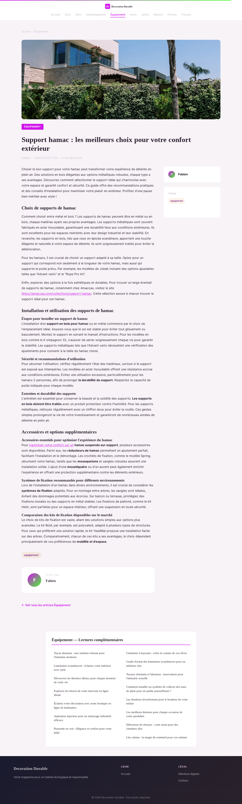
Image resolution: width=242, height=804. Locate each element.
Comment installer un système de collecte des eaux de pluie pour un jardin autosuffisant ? (156, 688)
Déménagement (96, 14)
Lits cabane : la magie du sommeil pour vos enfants (156, 737)
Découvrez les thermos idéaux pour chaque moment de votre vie (85, 680)
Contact (183, 780)
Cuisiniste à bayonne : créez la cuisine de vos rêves (156, 653)
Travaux (186, 14)
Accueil (55, 14)
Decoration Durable (30, 768)
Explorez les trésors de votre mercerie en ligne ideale (81, 692)
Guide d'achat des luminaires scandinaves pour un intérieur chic (155, 663)
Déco (78, 14)
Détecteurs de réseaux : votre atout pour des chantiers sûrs (152, 726)
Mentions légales (188, 773)
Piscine (172, 14)
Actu (68, 14)
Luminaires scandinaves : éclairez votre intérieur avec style (82, 667)
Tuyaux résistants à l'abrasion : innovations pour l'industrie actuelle (154, 676)
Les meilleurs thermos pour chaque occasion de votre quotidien (154, 714)
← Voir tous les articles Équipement (46, 605)
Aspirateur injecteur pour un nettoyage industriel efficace (82, 718)
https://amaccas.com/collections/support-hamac (57, 293)
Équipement (117, 14)
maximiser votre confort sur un (51, 445)
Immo (133, 14)
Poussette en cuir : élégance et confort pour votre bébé (83, 730)
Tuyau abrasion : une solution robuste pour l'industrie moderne (79, 655)
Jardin (145, 14)
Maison (158, 14)
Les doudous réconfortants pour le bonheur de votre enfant (157, 701)
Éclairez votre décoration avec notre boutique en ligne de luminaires (82, 705)
